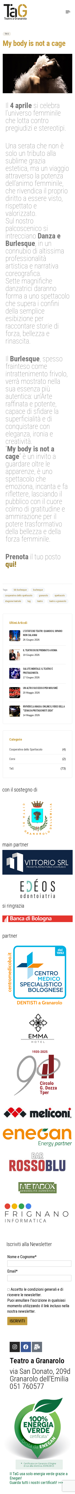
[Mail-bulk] (37, 1347)
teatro (40, 601)
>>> (60, 1482)
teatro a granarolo (57, 601)
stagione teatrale (13, 601)
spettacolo (60, 595)
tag (29, 601)
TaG (7, 34)
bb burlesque (20, 589)
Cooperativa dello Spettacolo (25, 749)
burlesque (38, 589)
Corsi (12, 759)
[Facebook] (26, 1347)
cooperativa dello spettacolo (18, 595)
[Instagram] (15, 1347)
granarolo (43, 595)
